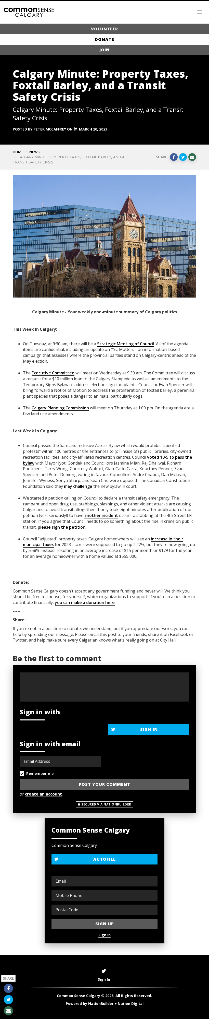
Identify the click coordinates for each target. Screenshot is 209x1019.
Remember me (40, 773)
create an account (43, 794)
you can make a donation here (85, 602)
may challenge (78, 486)
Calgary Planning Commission (60, 408)
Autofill (104, 859)
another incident (101, 515)
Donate (104, 39)
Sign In (149, 729)
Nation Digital (130, 1003)
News (34, 151)
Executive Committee (53, 373)
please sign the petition (61, 527)
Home (18, 151)
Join (104, 50)
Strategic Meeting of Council (125, 344)
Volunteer (104, 29)
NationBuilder (100, 1003)
